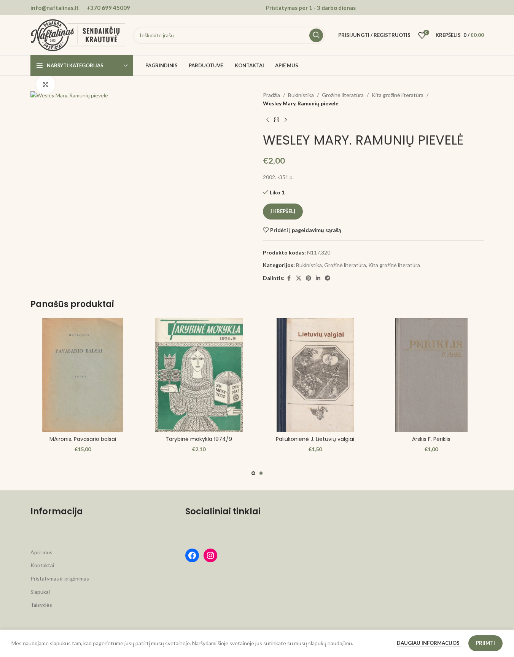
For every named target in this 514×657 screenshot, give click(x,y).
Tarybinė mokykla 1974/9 (198, 439)
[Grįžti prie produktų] (276, 120)
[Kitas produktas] (285, 120)
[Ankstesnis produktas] (267, 120)
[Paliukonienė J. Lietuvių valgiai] (315, 375)
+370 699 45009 (108, 7)
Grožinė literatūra (343, 95)
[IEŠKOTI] (316, 35)
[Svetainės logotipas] (78, 34)
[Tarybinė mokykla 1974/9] (198, 375)
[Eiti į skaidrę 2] (261, 473)
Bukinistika (301, 95)
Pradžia (271, 95)
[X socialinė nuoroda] (299, 278)
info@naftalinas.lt (54, 7)
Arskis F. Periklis (431, 439)
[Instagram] (210, 555)
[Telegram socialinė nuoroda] (328, 278)
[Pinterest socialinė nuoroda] (308, 278)
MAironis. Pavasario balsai (82, 439)
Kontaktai (42, 565)
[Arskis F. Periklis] (431, 375)
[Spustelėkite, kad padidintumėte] (45, 84)
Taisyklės (41, 604)
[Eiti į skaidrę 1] (253, 473)
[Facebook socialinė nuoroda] (289, 278)
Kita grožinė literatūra (397, 95)
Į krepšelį (283, 211)
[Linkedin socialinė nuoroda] (318, 278)
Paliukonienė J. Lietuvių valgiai (315, 439)
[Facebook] (192, 555)
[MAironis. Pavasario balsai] (82, 375)
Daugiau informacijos (429, 643)
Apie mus (41, 552)
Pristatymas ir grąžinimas (59, 578)
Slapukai (40, 592)
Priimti (485, 643)
